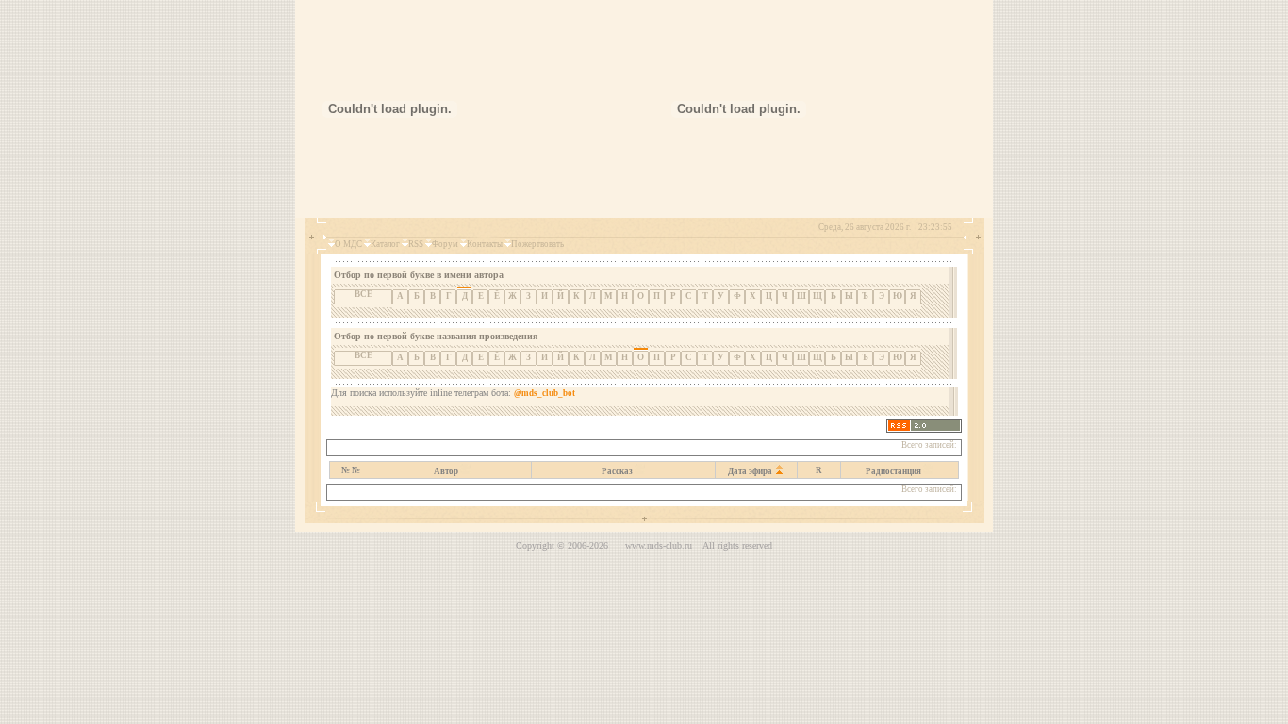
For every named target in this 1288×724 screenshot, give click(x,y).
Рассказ (617, 471)
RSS (415, 244)
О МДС (348, 244)
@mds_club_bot (544, 393)
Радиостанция (893, 471)
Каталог (385, 244)
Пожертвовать (537, 244)
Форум (445, 244)
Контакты (485, 244)
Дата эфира (750, 471)
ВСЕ (363, 294)
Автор (446, 471)
